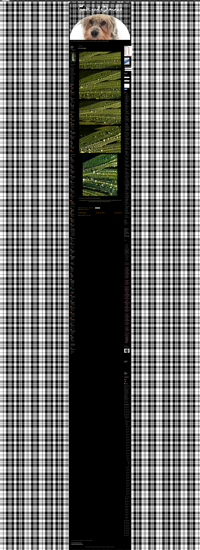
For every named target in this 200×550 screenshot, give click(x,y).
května (127, 506)
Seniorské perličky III (72, 193)
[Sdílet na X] (97, 207)
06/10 (128, 483)
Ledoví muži (73, 156)
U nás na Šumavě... (72, 292)
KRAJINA (127, 132)
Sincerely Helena (72, 263)
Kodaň (72, 89)
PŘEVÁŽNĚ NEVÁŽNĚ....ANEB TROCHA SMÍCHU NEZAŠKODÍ (127, 187)
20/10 (128, 450)
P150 (72, 259)
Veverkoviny (73, 296)
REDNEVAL (73, 245)
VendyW (126, 383)
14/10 (128, 472)
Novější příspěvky (82, 212)
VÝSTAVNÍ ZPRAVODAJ (127, 213)
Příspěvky (127, 68)
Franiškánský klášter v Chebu (73, 298)
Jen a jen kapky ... (82, 48)
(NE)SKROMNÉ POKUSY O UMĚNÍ (127, 98)
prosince (127, 417)
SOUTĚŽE (127, 195)
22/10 (128, 447)
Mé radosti (72, 196)
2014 (126, 528)
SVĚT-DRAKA (72, 275)
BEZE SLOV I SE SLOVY (84, 209)
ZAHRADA (127, 217)
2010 (126, 535)
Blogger (113, 546)
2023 (126, 411)
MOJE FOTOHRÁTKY (127, 148)
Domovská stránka (100, 212)
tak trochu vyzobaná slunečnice (72, 281)
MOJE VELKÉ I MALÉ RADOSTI (127, 153)
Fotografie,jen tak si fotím (73, 133)
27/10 (128, 434)
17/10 (128, 458)
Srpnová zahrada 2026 (72, 271)
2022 (126, 412)
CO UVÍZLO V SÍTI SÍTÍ (127, 111)
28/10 (128, 431)
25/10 (128, 439)
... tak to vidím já (72, 88)
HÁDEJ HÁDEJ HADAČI (126, 124)
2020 (126, 416)
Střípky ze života (72, 269)
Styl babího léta (73, 95)
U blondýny (73, 289)
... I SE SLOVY (126, 94)
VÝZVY (126, 215)
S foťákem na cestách (72, 251)
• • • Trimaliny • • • (73, 349)
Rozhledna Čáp (72, 139)
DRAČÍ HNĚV (72, 277)
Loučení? (72, 134)
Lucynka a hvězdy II (72, 171)
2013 (126, 530)
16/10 (128, 467)
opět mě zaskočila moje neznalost (72, 285)
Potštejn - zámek (72, 253)
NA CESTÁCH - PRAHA (127, 161)
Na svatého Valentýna (72, 340)
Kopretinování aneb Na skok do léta (73, 315)
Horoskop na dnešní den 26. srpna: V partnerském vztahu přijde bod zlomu (73, 233)
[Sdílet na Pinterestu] (99, 207)
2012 (126, 532)
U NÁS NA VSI (127, 205)
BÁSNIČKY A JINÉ (127, 101)
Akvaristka (72, 168)
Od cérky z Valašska (72, 210)
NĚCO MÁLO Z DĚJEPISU (127, 172)
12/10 (128, 475)
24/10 (128, 442)
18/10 (128, 455)
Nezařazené (127, 175)
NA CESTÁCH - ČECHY (127, 158)
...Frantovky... (73, 265)
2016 (126, 525)
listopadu (127, 421)
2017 (126, 523)
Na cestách (127, 155)
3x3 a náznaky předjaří (72, 247)
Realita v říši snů (73, 239)
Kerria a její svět (73, 155)
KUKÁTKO (127, 133)
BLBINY (126, 108)
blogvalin (72, 111)
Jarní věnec (73, 121)
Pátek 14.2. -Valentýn (73, 310)
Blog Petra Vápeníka (72, 106)
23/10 (128, 445)
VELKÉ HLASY (126, 210)
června (127, 503)
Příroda (126, 191)
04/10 (128, 488)
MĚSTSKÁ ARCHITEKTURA (127, 139)
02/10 (128, 491)
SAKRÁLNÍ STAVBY (127, 194)
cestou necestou (72, 116)
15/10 (128, 469)
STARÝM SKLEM (126, 200)
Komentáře (127, 70)
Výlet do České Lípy (72, 216)
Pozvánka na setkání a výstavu (73, 332)
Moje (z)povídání (127, 146)
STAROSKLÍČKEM (127, 197)
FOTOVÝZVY (127, 121)
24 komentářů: (90, 207)
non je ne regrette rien (127, 263)
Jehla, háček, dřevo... (72, 143)
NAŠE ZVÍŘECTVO (127, 169)
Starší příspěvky (118, 212)
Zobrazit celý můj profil (126, 402)
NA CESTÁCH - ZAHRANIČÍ (127, 165)
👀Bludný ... (73, 211)
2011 (126, 533)
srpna (127, 498)
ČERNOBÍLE (127, 114)
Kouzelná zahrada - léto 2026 (72, 107)
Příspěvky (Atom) (88, 215)
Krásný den (73, 117)
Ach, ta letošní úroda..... (72, 197)
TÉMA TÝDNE (126, 202)
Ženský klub (73, 330)
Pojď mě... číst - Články (73, 229)
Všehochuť (72, 313)
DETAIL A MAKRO (127, 116)
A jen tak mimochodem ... (73, 92)
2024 (126, 409)
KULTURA (127, 135)
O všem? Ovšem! (72, 202)
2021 (126, 414)
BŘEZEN (72, 225)
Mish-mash (73, 182)
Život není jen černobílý (73, 344)
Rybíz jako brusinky (72, 148)
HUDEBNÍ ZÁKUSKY (127, 127)
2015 (126, 527)
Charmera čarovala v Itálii (72, 352)
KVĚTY (126, 136)
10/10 (128, 477)
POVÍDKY (127, 181)
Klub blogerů (72, 159)
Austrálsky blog (72, 99)
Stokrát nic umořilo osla (73, 304)
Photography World (74, 50)
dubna (127, 509)
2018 (126, 522)
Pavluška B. (73, 225)
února (127, 514)
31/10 (128, 426)
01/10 (128, 493)
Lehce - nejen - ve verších (72, 166)
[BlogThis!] (96, 207)
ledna (127, 517)
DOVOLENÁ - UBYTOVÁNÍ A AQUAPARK (73, 205)
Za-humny (72, 319)
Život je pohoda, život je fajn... (72, 338)
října (127, 423)
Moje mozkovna (72, 191)
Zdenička (72, 325)
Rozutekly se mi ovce (73, 173)
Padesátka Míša (72, 214)
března (127, 511)
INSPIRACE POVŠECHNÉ (127, 130)
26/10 (128, 437)
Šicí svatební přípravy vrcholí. (73, 178)
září (127, 496)
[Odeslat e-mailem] (95, 207)
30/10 (128, 429)
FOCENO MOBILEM (127, 119)
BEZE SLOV (126, 103)
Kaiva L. (72, 151)
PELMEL (126, 180)
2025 (126, 407)
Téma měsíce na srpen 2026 (73, 161)
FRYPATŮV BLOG (73, 137)
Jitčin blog (72, 147)
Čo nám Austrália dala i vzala (73, 101)
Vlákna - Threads (72, 241)
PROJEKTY (127, 182)
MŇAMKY (127, 141)
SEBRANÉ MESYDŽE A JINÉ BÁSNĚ (73, 257)
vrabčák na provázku (73, 303)
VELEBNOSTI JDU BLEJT (127, 207)
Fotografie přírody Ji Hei (72, 124)
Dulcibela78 (73, 120)
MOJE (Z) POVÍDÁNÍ (127, 143)
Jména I (72, 345)
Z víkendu (72, 293)
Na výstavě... (73, 222)
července (127, 501)
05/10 (128, 485)
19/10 (128, 453)
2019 (126, 520)
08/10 (128, 480)
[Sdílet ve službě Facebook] (98, 207)
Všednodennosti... (73, 308)
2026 (126, 405)
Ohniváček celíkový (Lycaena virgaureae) (73, 128)
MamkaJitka (73, 176)
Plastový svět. (73, 112)
